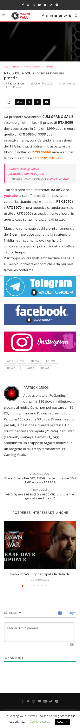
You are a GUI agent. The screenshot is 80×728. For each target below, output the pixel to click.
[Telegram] (57, 4)
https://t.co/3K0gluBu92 (24, 168)
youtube (11, 195)
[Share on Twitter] (37, 102)
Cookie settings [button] (40, 721)
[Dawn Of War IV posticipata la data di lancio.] (40, 545)
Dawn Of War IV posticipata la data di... (40, 574)
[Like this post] (21, 102)
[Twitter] (28, 4)
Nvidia (9, 361)
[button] (7, 553)
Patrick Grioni (16, 83)
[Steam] (51, 4)
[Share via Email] (46, 102)
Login (72, 613)
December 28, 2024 (57, 178)
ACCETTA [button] (62, 721)
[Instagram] (34, 4)
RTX (22, 361)
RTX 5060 (35, 361)
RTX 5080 (29, 367)
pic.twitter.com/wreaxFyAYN (26, 174)
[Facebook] (22, 4)
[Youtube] (39, 4)
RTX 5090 (45, 367)
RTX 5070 (50, 361)
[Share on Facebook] (29, 102)
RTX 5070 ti (12, 367)
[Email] (45, 4)
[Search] (76, 15)
